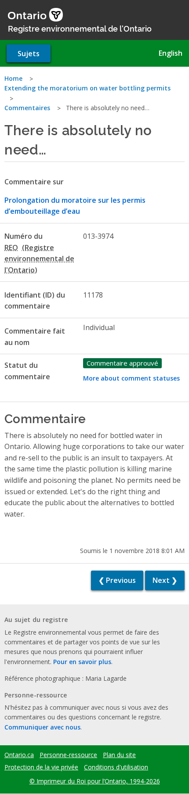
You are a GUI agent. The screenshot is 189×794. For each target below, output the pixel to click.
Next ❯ (165, 580)
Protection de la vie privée (41, 767)
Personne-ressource (68, 755)
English (170, 53)
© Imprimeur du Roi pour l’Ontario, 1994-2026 (94, 781)
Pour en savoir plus (82, 661)
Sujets (29, 53)
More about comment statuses (131, 378)
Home (13, 78)
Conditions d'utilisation (116, 767)
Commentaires (27, 108)
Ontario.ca (19, 755)
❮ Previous (117, 580)
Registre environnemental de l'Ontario (80, 28)
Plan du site (119, 755)
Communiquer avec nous (42, 727)
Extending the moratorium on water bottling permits (87, 88)
